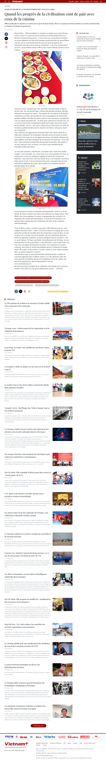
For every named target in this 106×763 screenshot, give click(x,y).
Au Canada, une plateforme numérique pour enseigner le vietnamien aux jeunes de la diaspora (89, 67)
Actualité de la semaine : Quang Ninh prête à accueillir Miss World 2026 (84, 203)
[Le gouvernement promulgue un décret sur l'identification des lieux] (62, 669)
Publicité (38, 745)
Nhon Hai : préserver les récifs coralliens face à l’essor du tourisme (88, 144)
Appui (69, 743)
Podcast (84, 158)
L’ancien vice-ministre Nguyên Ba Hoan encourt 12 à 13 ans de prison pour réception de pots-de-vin (27, 554)
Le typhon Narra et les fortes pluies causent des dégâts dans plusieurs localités (27, 386)
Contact (44, 745)
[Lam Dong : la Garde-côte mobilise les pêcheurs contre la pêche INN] (62, 352)
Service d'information (89, 743)
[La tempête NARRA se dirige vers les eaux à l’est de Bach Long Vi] (62, 371)
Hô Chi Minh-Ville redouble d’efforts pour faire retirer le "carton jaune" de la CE (28, 473)
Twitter (6, 38)
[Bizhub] (39, 737)
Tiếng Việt (71, 1)
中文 (92, 1)
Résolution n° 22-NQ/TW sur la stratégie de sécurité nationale (88, 109)
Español (87, 1)
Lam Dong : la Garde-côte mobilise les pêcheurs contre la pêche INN (27, 348)
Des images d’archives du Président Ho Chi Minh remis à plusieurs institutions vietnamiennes (27, 455)
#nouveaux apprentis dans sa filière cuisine (47, 285)
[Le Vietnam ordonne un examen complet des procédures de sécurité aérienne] (62, 539)
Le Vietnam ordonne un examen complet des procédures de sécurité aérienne (28, 535)
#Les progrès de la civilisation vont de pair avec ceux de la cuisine (33, 278)
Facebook (6, 34)
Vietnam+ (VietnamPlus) (18, 1)
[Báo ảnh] (84, 737)
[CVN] (61, 737)
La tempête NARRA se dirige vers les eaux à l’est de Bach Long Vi (27, 368)
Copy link (6, 47)
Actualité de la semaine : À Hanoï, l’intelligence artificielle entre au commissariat (83, 166)
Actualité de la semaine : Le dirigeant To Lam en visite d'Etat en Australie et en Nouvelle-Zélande (84, 184)
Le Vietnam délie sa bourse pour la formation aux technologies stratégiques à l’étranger (25, 684)
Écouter (83, 173)
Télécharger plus (38, 726)
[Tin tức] (23, 737)
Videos (83, 121)
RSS (65, 743)
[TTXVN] (9, 737)
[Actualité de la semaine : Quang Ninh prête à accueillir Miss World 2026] (96, 202)
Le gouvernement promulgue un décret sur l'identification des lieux (22, 666)
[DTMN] (73, 737)
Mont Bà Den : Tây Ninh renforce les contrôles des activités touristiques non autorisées (25, 625)
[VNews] (17, 737)
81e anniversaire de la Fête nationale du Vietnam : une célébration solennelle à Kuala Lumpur (26, 514)
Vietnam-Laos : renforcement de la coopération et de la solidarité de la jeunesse (27, 329)
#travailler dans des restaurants (24, 285)
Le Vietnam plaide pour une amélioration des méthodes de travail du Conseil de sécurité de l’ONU (27, 644)
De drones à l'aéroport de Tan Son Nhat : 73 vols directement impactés (89, 75)
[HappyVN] (96, 737)
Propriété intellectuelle (42, 743)
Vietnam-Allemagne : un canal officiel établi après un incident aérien (88, 57)
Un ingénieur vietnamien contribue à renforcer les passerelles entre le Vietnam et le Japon (25, 707)
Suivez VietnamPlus (53, 291)
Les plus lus (84, 33)
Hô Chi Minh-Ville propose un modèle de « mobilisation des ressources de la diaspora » (27, 600)
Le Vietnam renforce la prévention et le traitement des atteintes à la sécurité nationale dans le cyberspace (27, 430)
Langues (75, 743)
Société (7, 6)
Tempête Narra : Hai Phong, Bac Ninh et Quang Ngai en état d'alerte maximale (27, 409)
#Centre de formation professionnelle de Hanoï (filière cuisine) (32, 281)
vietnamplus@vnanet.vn (46, 755)
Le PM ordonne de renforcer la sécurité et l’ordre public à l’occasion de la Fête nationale (27, 304)
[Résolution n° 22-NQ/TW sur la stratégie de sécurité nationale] (89, 96)
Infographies (84, 85)
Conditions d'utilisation (55, 743)
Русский (96, 1)
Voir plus (11, 299)
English (77, 1)
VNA (81, 743)
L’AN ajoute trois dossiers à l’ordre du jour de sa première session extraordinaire (24, 494)
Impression (6, 42)
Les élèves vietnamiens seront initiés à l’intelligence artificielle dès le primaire (26, 575)
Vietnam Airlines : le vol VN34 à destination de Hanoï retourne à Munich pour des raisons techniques (89, 39)
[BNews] (31, 737)
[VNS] (49, 737)
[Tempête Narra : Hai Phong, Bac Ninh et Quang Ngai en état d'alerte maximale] (62, 413)
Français (82, 1)
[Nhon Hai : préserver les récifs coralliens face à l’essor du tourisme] (89, 131)
